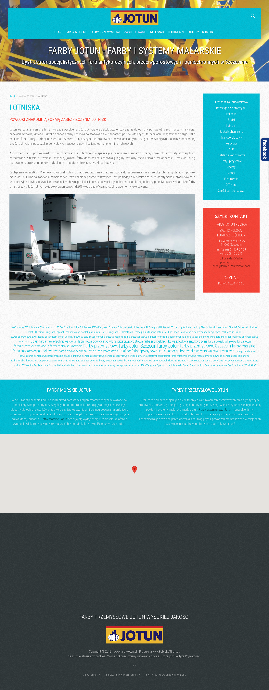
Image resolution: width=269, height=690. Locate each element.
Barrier (170, 351)
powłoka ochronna (58, 360)
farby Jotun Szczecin (137, 346)
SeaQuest (91, 360)
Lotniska (231, 126)
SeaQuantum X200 (237, 365)
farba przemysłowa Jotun (31, 346)
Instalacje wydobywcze (231, 155)
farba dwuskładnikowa (222, 341)
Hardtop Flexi (199, 327)
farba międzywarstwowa (183, 355)
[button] (134, 469)
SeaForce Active (72, 332)
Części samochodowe (231, 191)
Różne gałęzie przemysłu (231, 108)
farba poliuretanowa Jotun (149, 332)
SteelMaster (164, 355)
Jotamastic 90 (141, 327)
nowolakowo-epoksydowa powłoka (112, 365)
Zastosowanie (135, 32)
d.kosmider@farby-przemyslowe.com (231, 260)
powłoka (217, 355)
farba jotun (244, 341)
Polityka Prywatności (187, 656)
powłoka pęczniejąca (85, 336)
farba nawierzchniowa (54, 341)
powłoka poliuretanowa (197, 336)
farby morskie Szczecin (66, 346)
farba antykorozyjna (26, 351)
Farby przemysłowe (105, 32)
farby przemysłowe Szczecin (205, 346)
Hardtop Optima (182, 327)
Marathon (226, 336)
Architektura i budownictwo (231, 102)
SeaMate (195, 360)
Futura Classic (125, 327)
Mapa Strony (91, 675)
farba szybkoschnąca (73, 351)
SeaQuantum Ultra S (70, 327)
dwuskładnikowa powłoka (86, 341)
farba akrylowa (204, 355)
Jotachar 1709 (138, 365)
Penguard (215, 336)
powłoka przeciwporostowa (124, 341)
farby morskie (243, 346)
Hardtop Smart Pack (174, 332)
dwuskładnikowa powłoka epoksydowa (84, 355)
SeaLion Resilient (34, 365)
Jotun (34, 341)
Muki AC (252, 365)
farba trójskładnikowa (22, 360)
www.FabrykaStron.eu (166, 651)
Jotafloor (125, 351)
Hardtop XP (128, 332)
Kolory (193, 32)
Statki (231, 120)
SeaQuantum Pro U (231, 332)
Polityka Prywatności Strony (166, 675)
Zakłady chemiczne (231, 131)
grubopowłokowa (187, 351)
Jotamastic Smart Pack (183, 365)
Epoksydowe (49, 351)
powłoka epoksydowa (116, 355)
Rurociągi (231, 143)
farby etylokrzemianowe (108, 360)
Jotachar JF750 (89, 327)
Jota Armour (50, 365)
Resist (61, 336)
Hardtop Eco (202, 365)
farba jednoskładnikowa (159, 341)
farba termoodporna (132, 360)
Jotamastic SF (51, 327)
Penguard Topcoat (54, 332)
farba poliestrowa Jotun (80, 365)
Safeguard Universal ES (161, 327)
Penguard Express (107, 327)
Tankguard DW (208, 360)
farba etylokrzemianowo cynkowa (203, 332)
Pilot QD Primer (36, 332)
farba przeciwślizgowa (135, 336)
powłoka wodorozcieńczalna (48, 355)
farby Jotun (168, 346)
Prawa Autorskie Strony (123, 675)
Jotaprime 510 (36, 327)
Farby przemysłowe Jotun (215, 409)
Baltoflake (62, 365)
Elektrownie (231, 179)
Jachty (231, 167)
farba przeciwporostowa (102, 351)
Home (12, 96)
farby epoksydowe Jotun (149, 351)
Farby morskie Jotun (54, 419)
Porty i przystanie (231, 161)
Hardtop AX (19, 365)
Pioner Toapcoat (225, 360)
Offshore (231, 185)
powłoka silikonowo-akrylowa (159, 360)
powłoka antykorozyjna (191, 341)
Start (58, 32)
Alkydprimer (251, 327)
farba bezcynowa (218, 365)
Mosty (231, 173)
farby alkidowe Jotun (217, 327)
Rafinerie (231, 114)
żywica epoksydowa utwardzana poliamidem (34, 336)
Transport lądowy (231, 137)
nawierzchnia (26, 355)
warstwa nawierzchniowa (217, 351)
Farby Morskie (76, 32)
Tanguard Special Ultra (158, 365)
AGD (231, 149)
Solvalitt (69, 336)
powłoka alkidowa (90, 332)
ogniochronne (155, 336)
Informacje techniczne (167, 32)
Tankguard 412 (182, 360)
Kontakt (208, 32)
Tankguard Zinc (77, 360)
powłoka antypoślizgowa (245, 336)
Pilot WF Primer (237, 327)
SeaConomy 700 (19, 327)
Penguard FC (114, 332)
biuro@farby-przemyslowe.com (231, 266)
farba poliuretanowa (245, 351)
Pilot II (104, 332)
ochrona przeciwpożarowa (109, 336)
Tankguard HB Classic (246, 360)
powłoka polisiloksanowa (236, 355)
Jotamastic (24, 341)
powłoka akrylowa (137, 355)
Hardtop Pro (41, 360)
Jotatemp (152, 355)
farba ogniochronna (173, 336)
